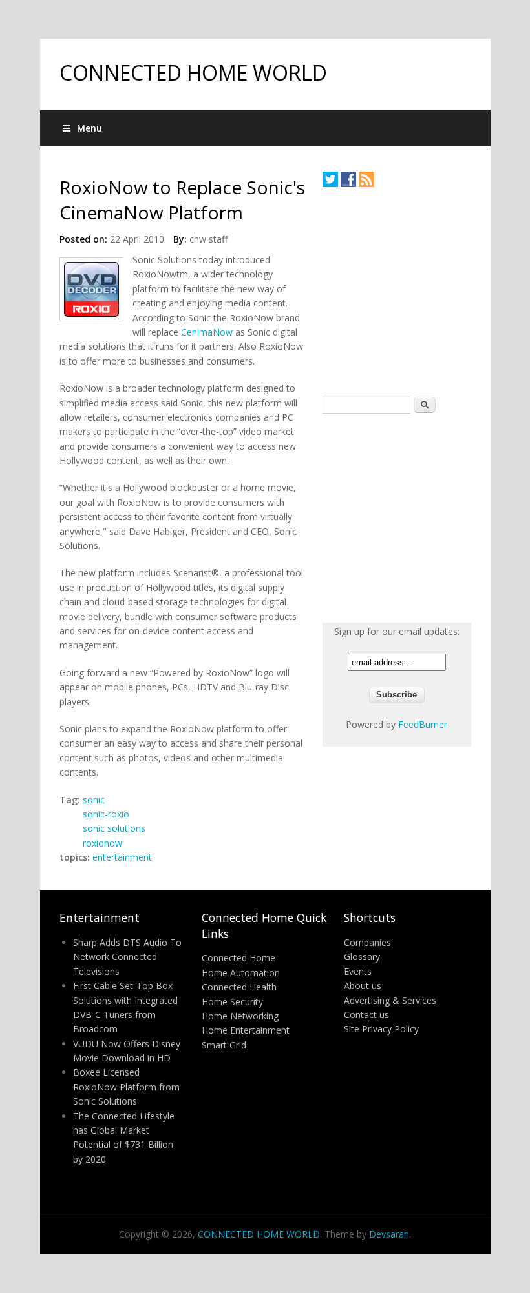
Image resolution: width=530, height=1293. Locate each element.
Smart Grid (224, 1045)
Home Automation (241, 973)
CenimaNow (207, 332)
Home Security (232, 1002)
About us (362, 985)
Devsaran (389, 1234)
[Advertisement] (419, 291)
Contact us (366, 1014)
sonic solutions (114, 828)
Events (358, 971)
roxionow (102, 843)
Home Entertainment (246, 1030)
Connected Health (239, 987)
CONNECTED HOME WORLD (193, 72)
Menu (89, 128)
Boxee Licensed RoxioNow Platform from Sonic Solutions (126, 1086)
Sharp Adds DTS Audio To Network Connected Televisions (127, 956)
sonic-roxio (106, 814)
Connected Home (238, 958)
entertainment (122, 857)
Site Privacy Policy (381, 1029)
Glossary (362, 956)
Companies (367, 942)
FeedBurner (422, 724)
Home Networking (240, 1016)
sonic (94, 800)
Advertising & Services (390, 1000)
